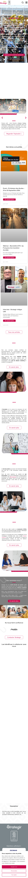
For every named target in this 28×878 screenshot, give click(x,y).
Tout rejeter (14, 874)
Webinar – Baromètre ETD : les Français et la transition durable (13, 248)
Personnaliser (14, 870)
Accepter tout (14, 867)
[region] (14, 864)
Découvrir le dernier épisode (14, 55)
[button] (22, 2)
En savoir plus (9, 199)
